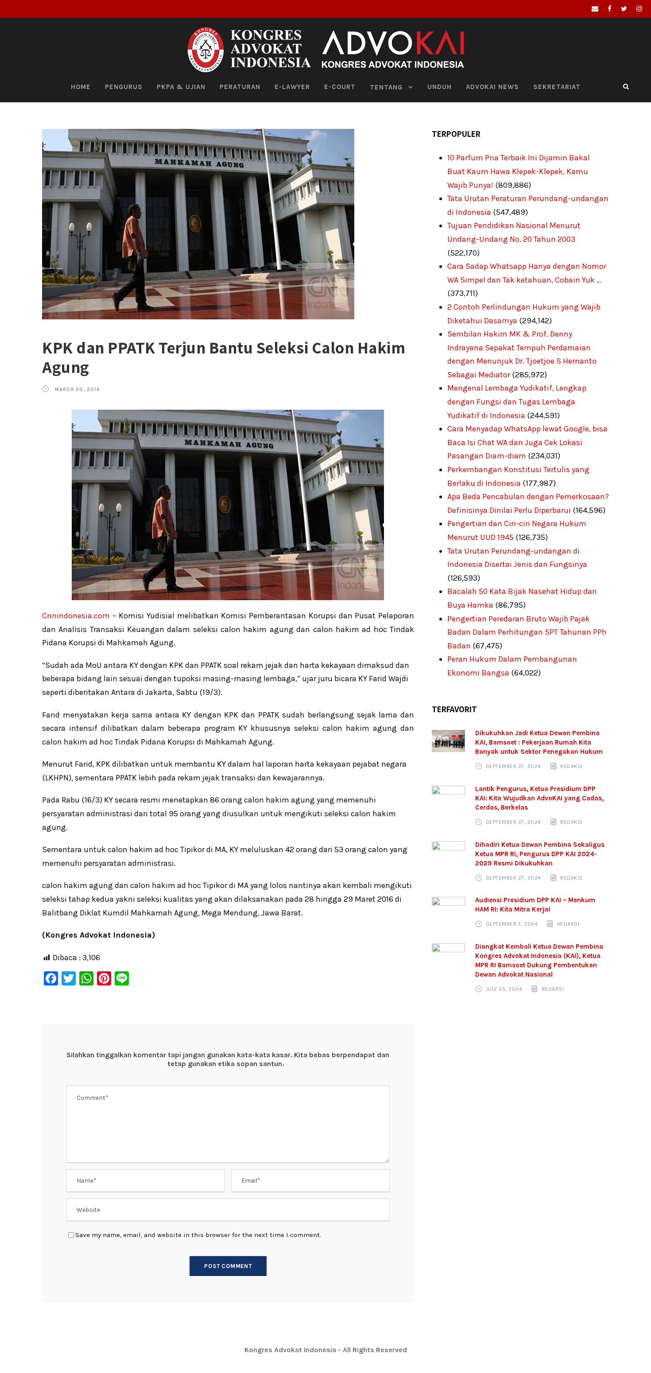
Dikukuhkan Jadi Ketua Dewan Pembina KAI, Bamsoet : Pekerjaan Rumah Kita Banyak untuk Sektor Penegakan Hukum (539, 742)
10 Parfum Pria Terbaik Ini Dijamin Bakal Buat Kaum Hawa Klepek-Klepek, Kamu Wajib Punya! (518, 171)
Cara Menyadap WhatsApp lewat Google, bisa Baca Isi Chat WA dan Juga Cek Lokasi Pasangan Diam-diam (527, 442)
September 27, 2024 (513, 766)
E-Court (340, 87)
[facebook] (610, 9)
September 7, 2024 (512, 924)
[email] (595, 9)
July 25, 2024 (504, 989)
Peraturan (240, 87)
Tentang (386, 87)
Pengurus (124, 87)
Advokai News (492, 87)
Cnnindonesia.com (76, 616)
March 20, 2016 (77, 389)
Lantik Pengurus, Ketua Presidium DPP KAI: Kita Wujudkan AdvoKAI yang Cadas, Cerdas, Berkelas (539, 798)
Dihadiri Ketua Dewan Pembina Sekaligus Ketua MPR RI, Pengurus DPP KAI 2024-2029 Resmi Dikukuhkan (539, 854)
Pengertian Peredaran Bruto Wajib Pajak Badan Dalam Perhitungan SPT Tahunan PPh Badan (527, 632)
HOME (81, 87)
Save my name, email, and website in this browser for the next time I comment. (198, 1235)
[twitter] (624, 9)
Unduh (439, 87)
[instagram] (639, 9)
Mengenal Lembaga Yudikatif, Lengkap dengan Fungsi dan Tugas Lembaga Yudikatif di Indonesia (516, 401)
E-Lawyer (292, 87)
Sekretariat (557, 87)
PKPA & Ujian (181, 87)
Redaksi (571, 766)
